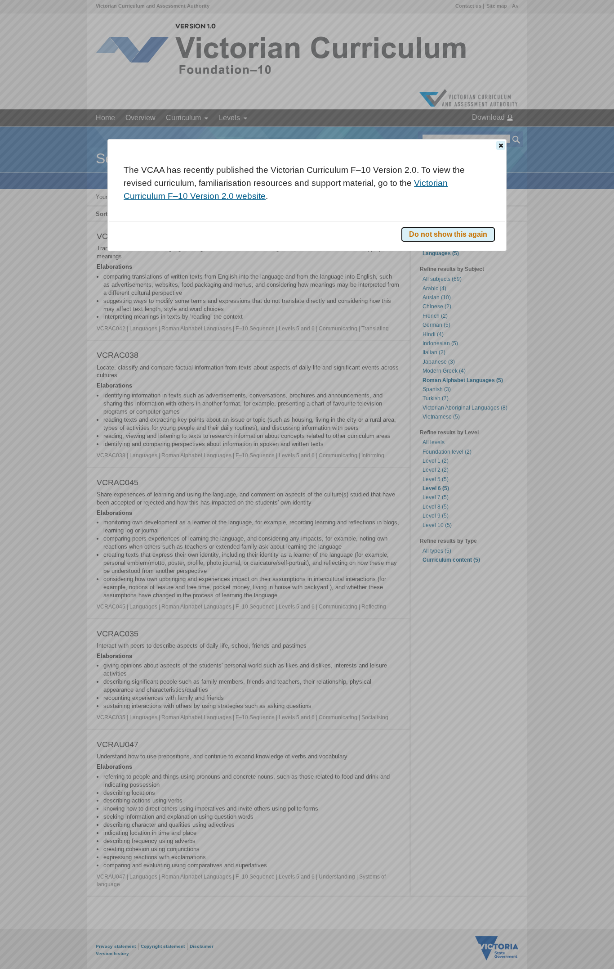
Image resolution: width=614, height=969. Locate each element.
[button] (500, 145)
